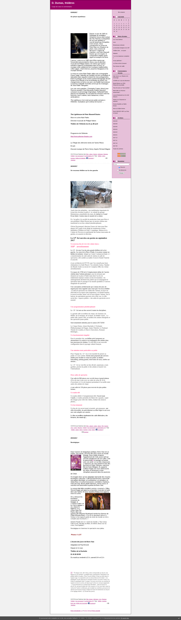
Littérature (100, 154)
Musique (105, 154)
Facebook (90, 158)
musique (73, 158)
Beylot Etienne (116, 83)
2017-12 (115, 137)
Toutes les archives (118, 148)
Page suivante (96, 610)
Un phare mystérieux (78, 16)
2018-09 (115, 121)
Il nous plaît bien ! (117, 60)
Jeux (72, 427)
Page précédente (75, 610)
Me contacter (121, 12)
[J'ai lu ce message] (179, 618)
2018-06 (115, 126)
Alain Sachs (116, 76)
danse (99, 426)
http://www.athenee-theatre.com (81, 136)
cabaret (91, 426)
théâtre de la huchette (81, 603)
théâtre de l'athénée (80, 158)
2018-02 (115, 132)
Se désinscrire (122, 170)
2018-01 (115, 135)
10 (91, 610)
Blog (87, 154)
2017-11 (115, 140)
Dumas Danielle (117, 104)
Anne (114, 108)
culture (91, 154)
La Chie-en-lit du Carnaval (119, 63)
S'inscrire (122, 167)
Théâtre (73, 156)
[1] (93, 460)
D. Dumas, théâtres (63, 3)
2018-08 (115, 123)
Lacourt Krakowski (118, 95)
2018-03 (115, 129)
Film (103, 426)
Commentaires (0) (89, 156)
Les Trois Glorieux (118, 39)
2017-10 (115, 143)
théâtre (99, 156)
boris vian (73, 603)
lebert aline (116, 90)
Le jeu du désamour (125, 80)
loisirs (93, 429)
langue (91, 599)
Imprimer (86, 432)
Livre (114, 42)
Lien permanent (79, 156)
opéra (103, 156)
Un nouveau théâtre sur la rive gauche (84, 170)
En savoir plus (125, 618)
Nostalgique (75, 442)
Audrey (115, 99)
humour (106, 426)
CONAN (115, 80)
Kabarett (115, 53)
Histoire (95, 154)
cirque (89, 429)
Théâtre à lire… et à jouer (119, 50)
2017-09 (115, 146)
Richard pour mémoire (118, 45)
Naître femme (121, 108)
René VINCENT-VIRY (118, 111)
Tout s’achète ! (126, 87)
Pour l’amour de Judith (118, 66)
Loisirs (75, 427)
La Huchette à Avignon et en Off (121, 47)
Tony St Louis (116, 87)
